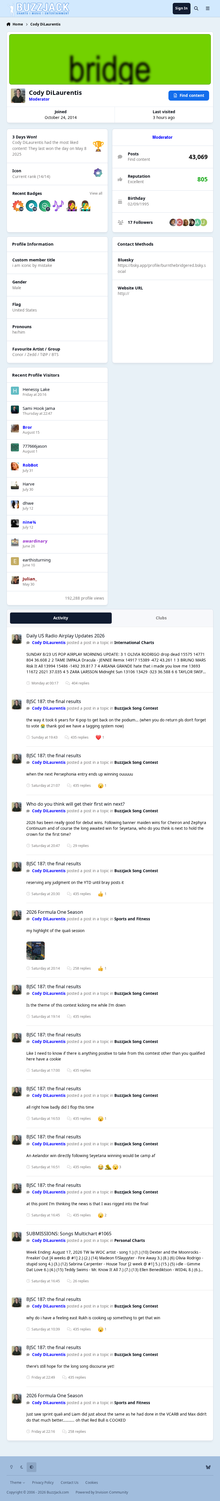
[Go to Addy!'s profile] (197, 222)
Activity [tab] (60, 618)
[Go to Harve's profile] (15, 485)
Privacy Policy (43, 1482)
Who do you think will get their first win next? (75, 804)
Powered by (102, 1492)
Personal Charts (129, 1240)
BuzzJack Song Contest (136, 708)
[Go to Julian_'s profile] (15, 580)
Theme (16, 1482)
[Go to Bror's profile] (15, 428)
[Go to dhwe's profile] (15, 504)
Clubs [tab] (161, 618)
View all (96, 193)
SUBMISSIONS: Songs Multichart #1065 (68, 1233)
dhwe (28, 503)
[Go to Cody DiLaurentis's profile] (16, 639)
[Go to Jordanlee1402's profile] (203, 222)
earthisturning (37, 560)
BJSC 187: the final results (53, 701)
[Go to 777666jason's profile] (15, 447)
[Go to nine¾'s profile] (15, 523)
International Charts (134, 642)
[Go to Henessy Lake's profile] (15, 391)
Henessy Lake (36, 389)
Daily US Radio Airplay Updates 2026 (65, 636)
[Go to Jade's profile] (173, 222)
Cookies (91, 1482)
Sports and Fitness (132, 918)
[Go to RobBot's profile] (15, 466)
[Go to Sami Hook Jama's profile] (15, 410)
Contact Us (69, 1482)
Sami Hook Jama (39, 408)
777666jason (35, 446)
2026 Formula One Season (54, 912)
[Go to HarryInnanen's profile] (191, 222)
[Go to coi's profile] (179, 222)
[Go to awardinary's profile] (15, 542)
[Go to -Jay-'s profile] (185, 222)
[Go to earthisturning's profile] (15, 561)
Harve (28, 484)
